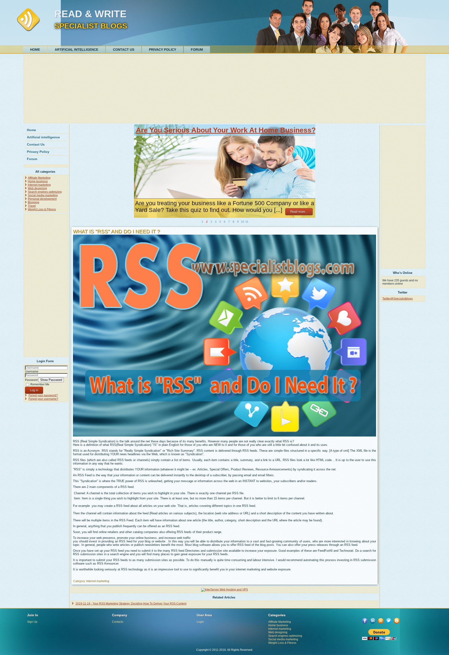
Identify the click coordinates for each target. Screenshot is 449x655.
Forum (197, 49)
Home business (38, 181)
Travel (32, 206)
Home (35, 49)
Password (31, 380)
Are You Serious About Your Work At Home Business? (226, 130)
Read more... (299, 211)
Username (31, 371)
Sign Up (32, 621)
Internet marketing (39, 184)
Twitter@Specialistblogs (397, 298)
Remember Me (39, 384)
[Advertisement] (165, 89)
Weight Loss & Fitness (42, 209)
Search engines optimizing (45, 191)
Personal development (42, 198)
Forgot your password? (43, 395)
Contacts (117, 621)
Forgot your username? (43, 399)
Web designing (37, 188)
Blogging (33, 202)
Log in (34, 390)
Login (200, 621)
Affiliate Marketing (39, 177)
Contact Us (123, 49)
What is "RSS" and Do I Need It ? (116, 231)
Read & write (90, 13)
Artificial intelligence (76, 49)
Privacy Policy (162, 49)
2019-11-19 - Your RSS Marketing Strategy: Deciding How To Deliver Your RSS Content (131, 603)
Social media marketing (43, 195)
